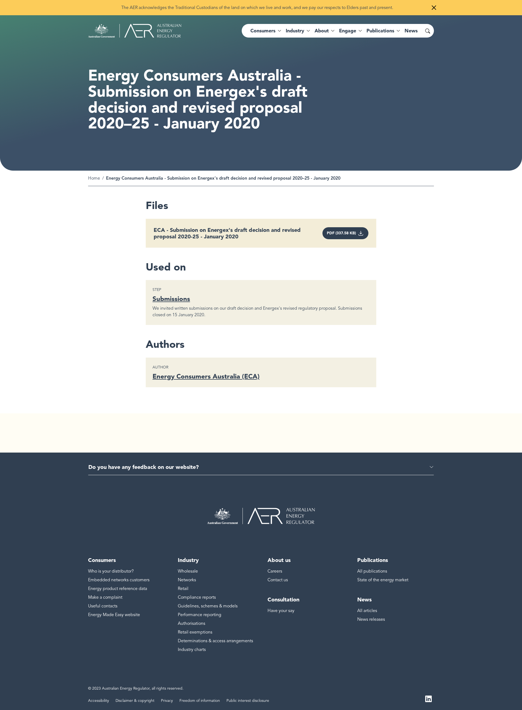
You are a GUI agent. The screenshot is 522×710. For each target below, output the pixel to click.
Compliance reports (197, 597)
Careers (275, 571)
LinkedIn (428, 698)
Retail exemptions (195, 632)
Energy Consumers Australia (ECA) (206, 376)
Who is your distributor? (111, 571)
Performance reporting (199, 614)
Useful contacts (102, 606)
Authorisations (191, 623)
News (411, 31)
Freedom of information (199, 700)
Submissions (171, 299)
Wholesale (188, 571)
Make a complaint (105, 597)
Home (94, 178)
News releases (371, 619)
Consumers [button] (262, 31)
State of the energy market (382, 580)
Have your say (281, 610)
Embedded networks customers (119, 580)
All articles (367, 610)
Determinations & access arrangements (215, 641)
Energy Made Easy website (114, 614)
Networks (187, 580)
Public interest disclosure (247, 700)
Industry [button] (295, 31)
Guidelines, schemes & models (208, 606)
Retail (183, 588)
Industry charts (192, 649)
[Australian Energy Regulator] (134, 31)
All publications (372, 571)
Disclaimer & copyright (135, 700)
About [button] (322, 31)
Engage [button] (347, 31)
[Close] (433, 7)
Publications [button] (380, 31)
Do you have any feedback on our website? (143, 467)
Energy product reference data (117, 588)
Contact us (278, 580)
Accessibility (98, 700)
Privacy (167, 700)
